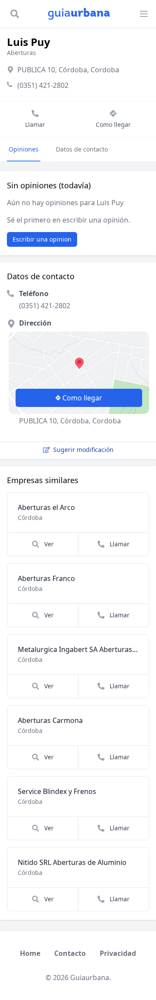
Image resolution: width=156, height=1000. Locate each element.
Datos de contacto (82, 149)
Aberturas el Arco (46, 507)
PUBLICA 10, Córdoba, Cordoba (68, 69)
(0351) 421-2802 (42, 85)
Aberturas (21, 52)
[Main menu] (144, 14)
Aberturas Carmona (50, 720)
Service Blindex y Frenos (57, 791)
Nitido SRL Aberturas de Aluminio (72, 862)
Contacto (70, 953)
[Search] (15, 14)
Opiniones (24, 149)
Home (30, 953)
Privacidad (118, 953)
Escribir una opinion (42, 239)
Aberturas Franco (46, 578)
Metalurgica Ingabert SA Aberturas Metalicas (78, 649)
